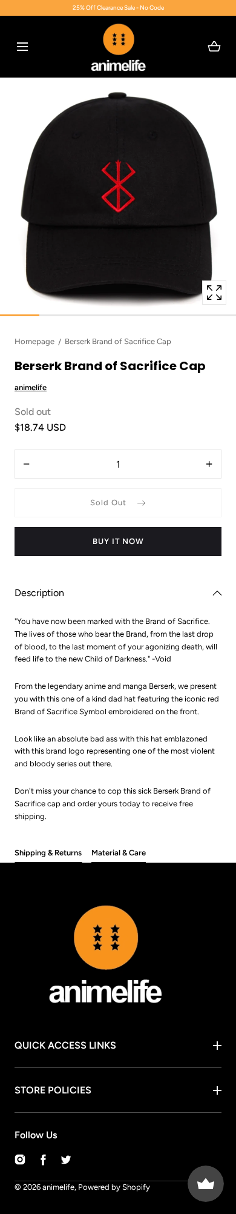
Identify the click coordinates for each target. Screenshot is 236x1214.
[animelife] (118, 47)
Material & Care (118, 852)
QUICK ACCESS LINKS (65, 1045)
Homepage (34, 341)
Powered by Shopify (114, 1187)
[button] (22, 46)
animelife (58, 1187)
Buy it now (118, 541)
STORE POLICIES (53, 1090)
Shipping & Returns (48, 852)
